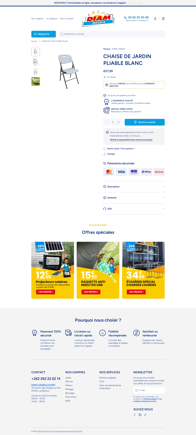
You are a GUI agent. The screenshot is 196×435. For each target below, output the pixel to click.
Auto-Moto (70, 397)
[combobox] (112, 34)
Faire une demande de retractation (110, 387)
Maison (68, 385)
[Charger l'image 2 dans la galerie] (35, 62)
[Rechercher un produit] (61, 34)
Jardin (68, 377)
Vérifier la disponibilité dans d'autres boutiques (131, 139)
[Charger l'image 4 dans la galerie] (35, 81)
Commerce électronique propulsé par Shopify (65, 431)
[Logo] (98, 18)
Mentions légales (107, 377)
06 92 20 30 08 (138, 17)
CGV (101, 381)
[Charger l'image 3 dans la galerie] (35, 71)
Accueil (34, 41)
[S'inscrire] (161, 390)
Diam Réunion (43, 431)
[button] (163, 18)
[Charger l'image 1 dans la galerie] (35, 52)
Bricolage (70, 393)
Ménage (69, 389)
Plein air (69, 381)
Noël (67, 400)
